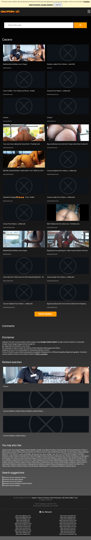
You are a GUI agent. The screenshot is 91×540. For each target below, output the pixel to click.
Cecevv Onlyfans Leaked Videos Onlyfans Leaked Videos (23, 411)
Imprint (34, 498)
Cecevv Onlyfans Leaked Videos (14, 436)
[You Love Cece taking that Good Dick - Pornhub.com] (24, 140)
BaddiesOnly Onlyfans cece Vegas (15, 64)
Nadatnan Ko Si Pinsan (45, 460)
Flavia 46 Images (35, 456)
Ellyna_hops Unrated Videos (12, 452)
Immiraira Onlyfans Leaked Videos (64, 466)
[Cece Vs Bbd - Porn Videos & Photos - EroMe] (24, 87)
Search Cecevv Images (12, 485)
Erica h (44, 452)
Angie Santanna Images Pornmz (31, 458)
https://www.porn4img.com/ (68, 532)
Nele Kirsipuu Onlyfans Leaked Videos (73, 462)
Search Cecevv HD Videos (13, 481)
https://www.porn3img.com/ (68, 531)
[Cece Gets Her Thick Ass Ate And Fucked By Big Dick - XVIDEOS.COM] (24, 273)
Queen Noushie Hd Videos (32, 452)
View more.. (45, 314)
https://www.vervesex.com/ (23, 526)
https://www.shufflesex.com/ (23, 525)
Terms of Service (43, 498)
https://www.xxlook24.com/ (23, 534)
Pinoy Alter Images (70, 454)
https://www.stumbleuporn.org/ (68, 534)
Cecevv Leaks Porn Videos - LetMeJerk (61, 197)
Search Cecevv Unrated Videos (15, 477)
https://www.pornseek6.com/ (68, 522)
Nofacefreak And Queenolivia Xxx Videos (72, 450)
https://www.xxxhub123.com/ (23, 529)
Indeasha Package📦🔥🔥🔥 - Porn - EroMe (18, 197)
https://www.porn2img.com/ (68, 529)
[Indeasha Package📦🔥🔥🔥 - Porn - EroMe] (24, 194)
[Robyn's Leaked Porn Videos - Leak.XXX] (68, 61)
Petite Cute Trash (29, 460)
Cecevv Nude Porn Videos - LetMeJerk (60, 277)
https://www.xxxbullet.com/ (23, 528)
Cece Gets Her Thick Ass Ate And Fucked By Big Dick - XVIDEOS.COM (27, 277)
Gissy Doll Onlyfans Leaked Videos (55, 458)
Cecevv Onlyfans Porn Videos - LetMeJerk (18, 304)
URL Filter (65, 498)
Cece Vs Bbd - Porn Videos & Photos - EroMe (19, 91)
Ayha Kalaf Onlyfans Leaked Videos (14, 464)
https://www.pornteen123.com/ (68, 523)
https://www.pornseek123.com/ (68, 520)
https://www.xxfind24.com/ (23, 532)
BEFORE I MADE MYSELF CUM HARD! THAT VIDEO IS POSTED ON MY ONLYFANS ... (31, 171)
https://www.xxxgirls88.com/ (68, 516)
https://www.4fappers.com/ (23, 516)
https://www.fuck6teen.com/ (68, 519)
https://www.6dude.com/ (23, 520)
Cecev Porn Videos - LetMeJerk (14, 224)
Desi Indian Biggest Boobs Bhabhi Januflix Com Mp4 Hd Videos (34, 450)
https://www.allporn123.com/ (68, 525)
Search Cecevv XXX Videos (13, 479)
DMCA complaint (42, 354)
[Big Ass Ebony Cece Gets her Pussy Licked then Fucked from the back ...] (68, 140)
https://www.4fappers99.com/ (23, 517)
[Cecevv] (24, 114)
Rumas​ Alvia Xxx (48, 456)
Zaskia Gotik (6, 450)
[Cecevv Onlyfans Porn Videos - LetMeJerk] (24, 300)
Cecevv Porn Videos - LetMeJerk (58, 91)
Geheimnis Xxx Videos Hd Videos (66, 456)
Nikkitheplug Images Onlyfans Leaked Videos (70, 460)
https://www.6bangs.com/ (23, 519)
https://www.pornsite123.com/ (23, 523)
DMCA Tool (73, 498)
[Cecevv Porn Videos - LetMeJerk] (68, 87)
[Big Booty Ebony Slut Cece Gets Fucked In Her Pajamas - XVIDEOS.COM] (68, 300)
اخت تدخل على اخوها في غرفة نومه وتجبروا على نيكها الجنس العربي (40, 454)
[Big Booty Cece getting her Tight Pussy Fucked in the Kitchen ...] (68, 247)
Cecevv (5, 117)
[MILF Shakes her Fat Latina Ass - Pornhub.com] (68, 220)
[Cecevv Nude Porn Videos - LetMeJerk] (68, 273)
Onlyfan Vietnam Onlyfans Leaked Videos (16, 462)
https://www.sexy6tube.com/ (68, 517)
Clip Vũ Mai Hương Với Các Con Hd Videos (62, 452)
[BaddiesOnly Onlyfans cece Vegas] (24, 61)
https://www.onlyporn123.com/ (67, 526)
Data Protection (55, 498)
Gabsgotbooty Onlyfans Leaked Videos (42, 464)
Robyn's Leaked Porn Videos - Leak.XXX (61, 64)
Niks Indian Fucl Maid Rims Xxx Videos (45, 462)
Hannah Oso (24, 456)
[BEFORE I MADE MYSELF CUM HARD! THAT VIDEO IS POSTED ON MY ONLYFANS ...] (24, 167)
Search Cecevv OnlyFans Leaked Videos (18, 483)
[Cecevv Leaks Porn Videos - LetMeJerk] (68, 194)
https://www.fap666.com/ (23, 522)
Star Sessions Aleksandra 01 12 (40, 466)
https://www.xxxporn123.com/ (23, 531)
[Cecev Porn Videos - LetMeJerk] (24, 220)
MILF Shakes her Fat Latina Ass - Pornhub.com (63, 224)
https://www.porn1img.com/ (68, 528)
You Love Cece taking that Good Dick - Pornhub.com (21, 144)
